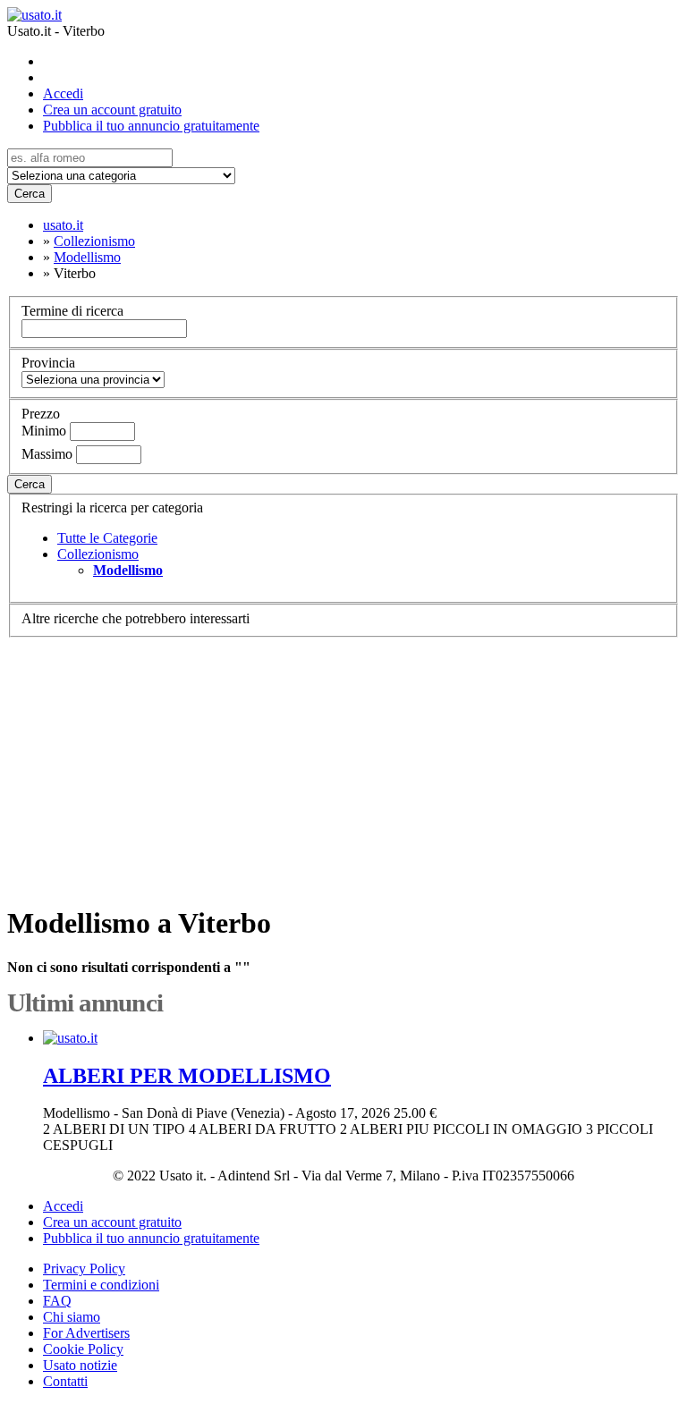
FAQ (57, 1300)
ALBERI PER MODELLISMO (187, 1075)
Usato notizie (80, 1365)
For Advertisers (86, 1333)
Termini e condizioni (101, 1284)
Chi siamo (71, 1316)
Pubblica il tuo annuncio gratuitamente (151, 125)
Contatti (65, 1381)
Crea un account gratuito (112, 109)
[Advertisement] (343, 763)
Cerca (29, 193)
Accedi (63, 93)
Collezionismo (98, 554)
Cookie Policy (83, 1349)
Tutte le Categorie (107, 538)
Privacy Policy (84, 1268)
